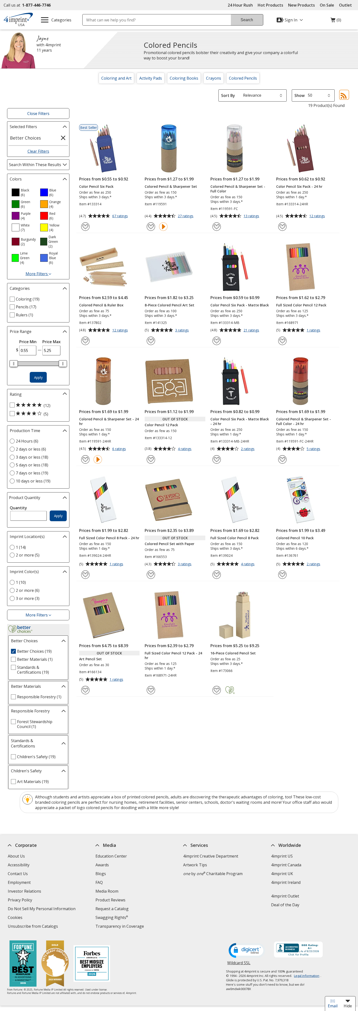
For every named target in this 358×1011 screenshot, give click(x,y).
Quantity (18, 507)
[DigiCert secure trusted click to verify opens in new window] (247, 951)
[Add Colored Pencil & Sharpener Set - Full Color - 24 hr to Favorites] (282, 459)
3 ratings (182, 330)
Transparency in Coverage (120, 927)
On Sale (327, 5)
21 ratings (252, 330)
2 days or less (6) (31, 449)
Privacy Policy (20, 900)
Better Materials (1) (35, 659)
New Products (301, 5)
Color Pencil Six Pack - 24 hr (299, 186)
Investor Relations (25, 891)
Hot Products (270, 5)
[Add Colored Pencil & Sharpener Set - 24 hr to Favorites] (85, 459)
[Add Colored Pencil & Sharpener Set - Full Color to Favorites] (216, 226)
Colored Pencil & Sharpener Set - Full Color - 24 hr (303, 421)
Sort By (228, 95)
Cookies (16, 918)
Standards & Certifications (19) (33, 670)
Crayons (213, 78)
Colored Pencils (243, 78)
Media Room (106, 891)
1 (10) (21, 582)
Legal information (306, 975)
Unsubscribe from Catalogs (33, 927)
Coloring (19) (27, 299)
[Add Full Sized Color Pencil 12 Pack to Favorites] (282, 341)
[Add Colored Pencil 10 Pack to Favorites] (282, 574)
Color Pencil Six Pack (96, 186)
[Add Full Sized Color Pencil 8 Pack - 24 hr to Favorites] (85, 574)
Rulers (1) (24, 314)
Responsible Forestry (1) (39, 696)
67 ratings (120, 216)
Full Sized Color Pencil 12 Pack (301, 305)
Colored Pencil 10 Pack (295, 538)
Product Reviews (110, 900)
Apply (38, 377)
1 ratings (314, 330)
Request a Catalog (112, 908)
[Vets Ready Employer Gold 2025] (55, 964)
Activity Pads (150, 78)
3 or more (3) (27, 598)
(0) (335, 21)
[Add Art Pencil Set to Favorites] (85, 690)
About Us (16, 856)
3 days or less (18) (32, 457)
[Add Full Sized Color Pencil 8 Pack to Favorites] (216, 574)
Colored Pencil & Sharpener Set (171, 186)
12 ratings (317, 216)
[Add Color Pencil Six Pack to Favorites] (85, 226)
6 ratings (119, 449)
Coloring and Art (116, 78)
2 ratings (248, 449)
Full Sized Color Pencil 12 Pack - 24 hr (173, 655)
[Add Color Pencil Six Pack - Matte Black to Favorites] (216, 341)
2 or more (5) (27, 555)
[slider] (13, 363)
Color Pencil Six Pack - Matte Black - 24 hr (239, 421)
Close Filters (38, 113)
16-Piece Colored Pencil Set (233, 653)
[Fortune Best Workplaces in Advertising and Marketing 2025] (23, 964)
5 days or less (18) (32, 465)
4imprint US (281, 856)
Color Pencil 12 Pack (161, 425)
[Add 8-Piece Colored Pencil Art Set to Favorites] (151, 341)
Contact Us (18, 873)
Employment (19, 882)
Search (247, 20)
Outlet (346, 5)
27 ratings (186, 216)
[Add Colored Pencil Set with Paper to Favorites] (151, 574)
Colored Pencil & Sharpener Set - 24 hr (109, 421)
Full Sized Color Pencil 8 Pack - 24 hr (109, 538)
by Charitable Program (213, 873)
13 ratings (252, 216)
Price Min (28, 341)
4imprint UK (282, 873)
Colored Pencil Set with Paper (169, 543)
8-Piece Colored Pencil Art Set (169, 305)
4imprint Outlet (285, 896)
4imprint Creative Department (210, 856)
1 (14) (21, 547)
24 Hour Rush (240, 5)
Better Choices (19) (34, 651)
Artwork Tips (195, 865)
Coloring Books (184, 78)
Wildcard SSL (238, 964)
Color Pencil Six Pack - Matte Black (239, 305)
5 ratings (314, 449)
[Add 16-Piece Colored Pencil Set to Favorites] (216, 690)
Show (299, 95)
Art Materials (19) (33, 781)
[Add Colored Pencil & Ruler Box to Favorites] (85, 341)
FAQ (99, 882)
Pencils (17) (26, 306)
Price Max (51, 341)
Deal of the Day (285, 904)
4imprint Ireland (285, 882)
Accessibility (18, 865)
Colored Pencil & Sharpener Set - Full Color (237, 188)
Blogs (100, 873)
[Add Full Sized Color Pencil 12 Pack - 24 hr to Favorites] (151, 690)
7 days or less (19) (32, 473)
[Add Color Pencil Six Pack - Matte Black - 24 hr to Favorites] (216, 459)
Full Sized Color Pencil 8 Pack (234, 538)
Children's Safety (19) (36, 756)
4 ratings (185, 449)
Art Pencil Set (90, 659)
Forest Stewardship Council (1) (34, 724)
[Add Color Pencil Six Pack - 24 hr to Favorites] (282, 226)
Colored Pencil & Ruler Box (101, 305)
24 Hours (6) (27, 441)
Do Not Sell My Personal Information (42, 909)
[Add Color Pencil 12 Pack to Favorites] (151, 459)
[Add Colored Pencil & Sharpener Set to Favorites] (151, 226)
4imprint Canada (286, 865)
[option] (24, 192)
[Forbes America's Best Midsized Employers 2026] (92, 964)
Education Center (111, 856)
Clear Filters (38, 151)
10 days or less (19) (33, 481)
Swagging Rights (111, 917)
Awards (102, 865)
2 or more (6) (27, 590)
